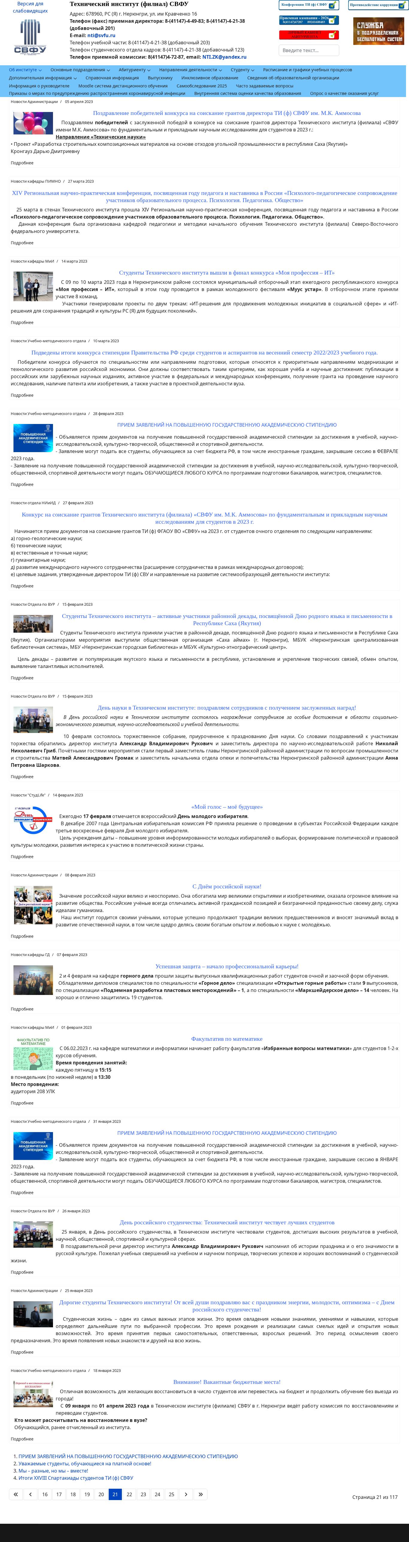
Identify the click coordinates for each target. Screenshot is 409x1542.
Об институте (23, 69)
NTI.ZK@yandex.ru (224, 57)
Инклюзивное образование (209, 78)
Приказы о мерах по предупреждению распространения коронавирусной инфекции (97, 93)
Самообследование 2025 (202, 86)
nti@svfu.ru (101, 35)
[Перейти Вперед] (186, 1494)
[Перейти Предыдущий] (30, 1494)
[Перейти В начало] (16, 1494)
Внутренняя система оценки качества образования (247, 93)
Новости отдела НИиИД (33, 502)
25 (171, 1494)
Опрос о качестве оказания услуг (344, 93)
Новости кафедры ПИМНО (36, 181)
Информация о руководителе (39, 86)
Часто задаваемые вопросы (264, 86)
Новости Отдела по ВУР (33, 604)
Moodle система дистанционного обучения (123, 86)
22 (129, 1494)
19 (87, 1494)
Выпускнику (160, 78)
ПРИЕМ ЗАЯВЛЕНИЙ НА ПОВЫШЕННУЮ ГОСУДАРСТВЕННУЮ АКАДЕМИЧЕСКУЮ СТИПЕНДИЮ (128, 1456)
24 (157, 1494)
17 (59, 1494)
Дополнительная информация (40, 78)
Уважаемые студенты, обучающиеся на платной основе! (85, 1463)
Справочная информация (112, 78)
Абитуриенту (132, 69)
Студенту (240, 69)
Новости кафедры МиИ (32, 261)
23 (143, 1494)
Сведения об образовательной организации (293, 78)
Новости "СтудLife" (28, 795)
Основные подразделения (78, 69)
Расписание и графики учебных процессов (307, 69)
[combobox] (309, 50)
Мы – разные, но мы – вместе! (53, 1470)
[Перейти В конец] (200, 1494)
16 (45, 1494)
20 (101, 1494)
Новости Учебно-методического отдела (48, 340)
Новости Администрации (34, 101)
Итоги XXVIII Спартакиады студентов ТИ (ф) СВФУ (76, 1478)
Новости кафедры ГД (30, 954)
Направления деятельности (188, 69)
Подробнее (22, 163)
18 (73, 1494)
